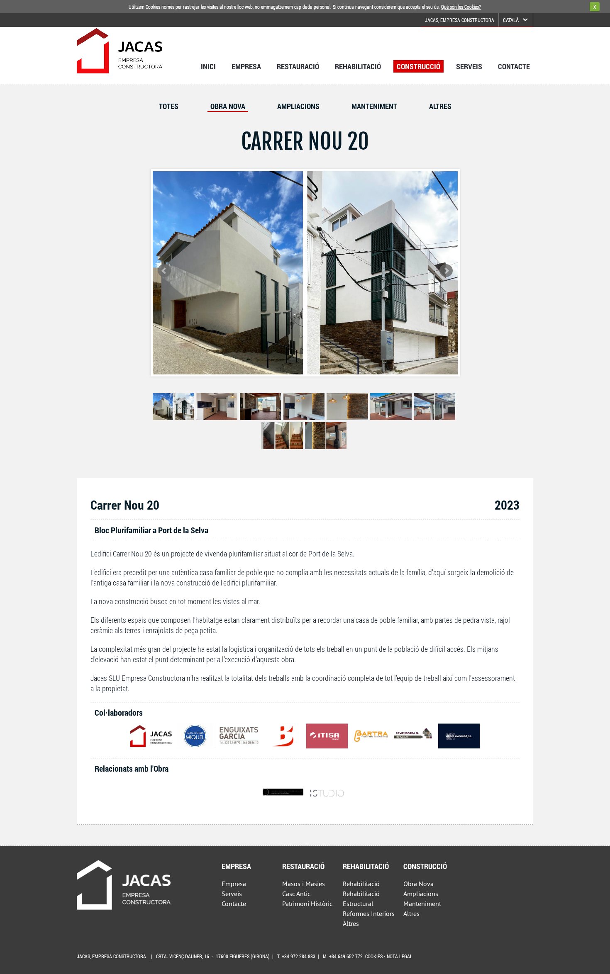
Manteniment (374, 106)
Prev (164, 270)
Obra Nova (227, 106)
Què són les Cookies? (461, 6)
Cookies (374, 956)
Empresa (246, 66)
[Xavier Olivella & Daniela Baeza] (283, 792)
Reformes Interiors (369, 913)
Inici (208, 66)
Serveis (469, 66)
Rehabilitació (358, 66)
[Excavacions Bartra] (371, 736)
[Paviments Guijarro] (415, 736)
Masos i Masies (303, 883)
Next (446, 270)
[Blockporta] (283, 736)
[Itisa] (327, 736)
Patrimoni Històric (307, 903)
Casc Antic (296, 893)
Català (511, 20)
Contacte (514, 66)
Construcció (418, 66)
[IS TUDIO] (327, 792)
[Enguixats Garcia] (239, 736)
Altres (440, 106)
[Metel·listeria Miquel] (195, 736)
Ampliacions (298, 106)
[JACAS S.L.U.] (151, 736)
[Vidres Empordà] (459, 736)
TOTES (168, 106)
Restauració (298, 66)
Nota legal (399, 956)
